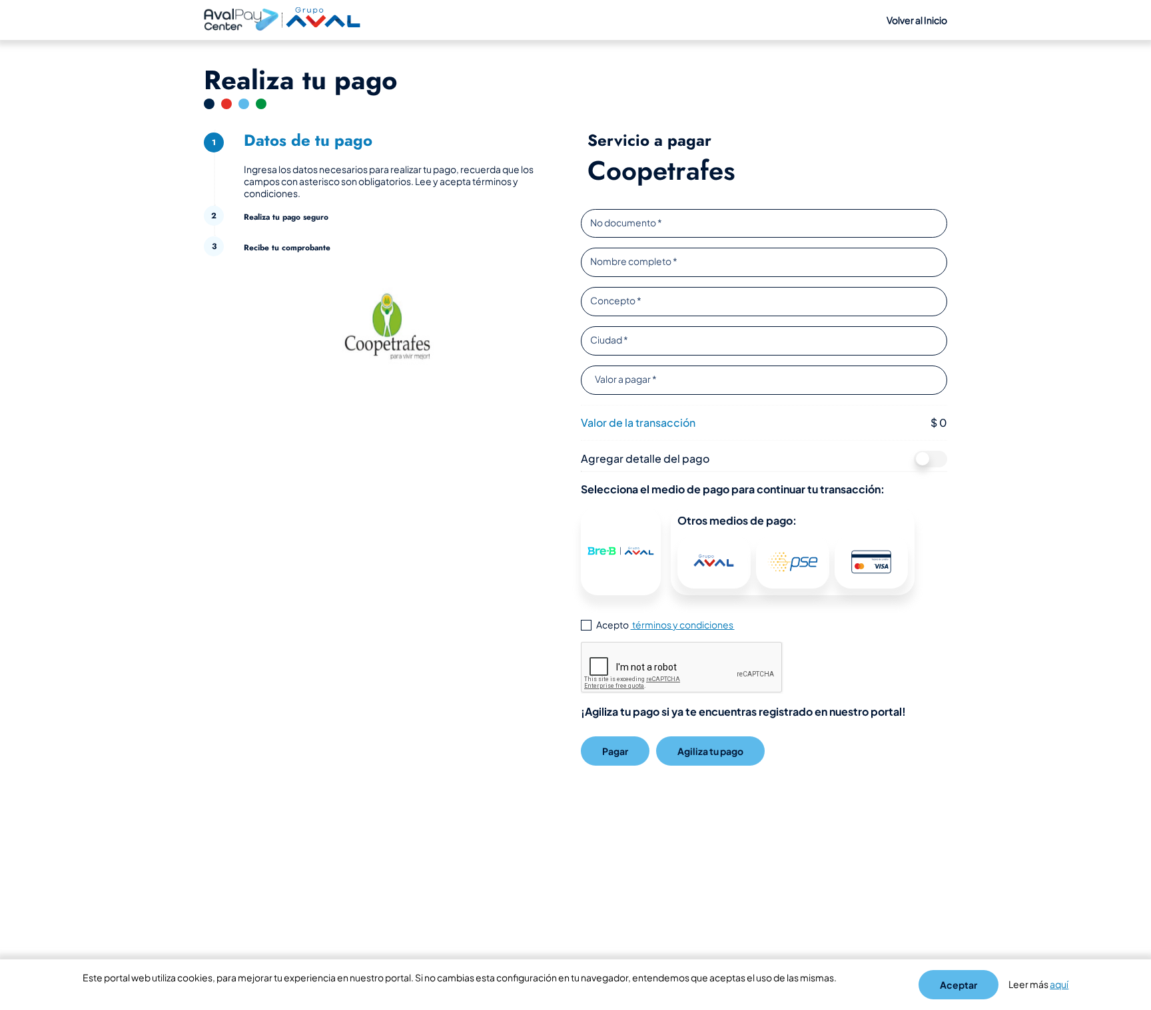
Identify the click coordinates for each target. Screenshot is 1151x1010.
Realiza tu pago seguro (286, 217)
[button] (621, 551)
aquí (1059, 984)
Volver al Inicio (917, 20)
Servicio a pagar (649, 140)
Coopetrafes (661, 170)
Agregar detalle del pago (645, 458)
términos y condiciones (683, 625)
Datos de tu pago (308, 140)
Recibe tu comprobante (287, 248)
